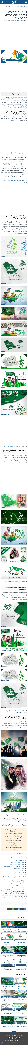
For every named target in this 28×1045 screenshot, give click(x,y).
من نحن (22, 1040)
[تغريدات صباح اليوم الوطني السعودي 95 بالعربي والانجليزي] (7, 937)
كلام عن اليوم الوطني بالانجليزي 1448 (21, 1012)
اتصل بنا (16, 1040)
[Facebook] (19, 1038)
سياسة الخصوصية (9, 1040)
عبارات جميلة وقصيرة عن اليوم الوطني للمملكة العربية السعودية (15, 712)
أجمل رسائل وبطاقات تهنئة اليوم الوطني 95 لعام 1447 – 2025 (21, 969)
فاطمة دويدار (19, 20)
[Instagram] (13, 1038)
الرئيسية (25, 6)
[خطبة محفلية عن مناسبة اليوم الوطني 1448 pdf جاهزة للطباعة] (7, 1020)
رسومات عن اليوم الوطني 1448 (22, 1000)
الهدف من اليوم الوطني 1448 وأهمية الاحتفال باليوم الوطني (20, 1026)
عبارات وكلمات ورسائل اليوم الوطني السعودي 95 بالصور (7, 931)
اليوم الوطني (16, 6)
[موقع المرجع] (14, 2)
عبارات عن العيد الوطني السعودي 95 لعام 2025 (14, 877)
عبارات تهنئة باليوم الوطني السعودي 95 (16, 108)
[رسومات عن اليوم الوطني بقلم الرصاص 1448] (7, 1007)
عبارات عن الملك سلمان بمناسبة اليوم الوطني (15, 181)
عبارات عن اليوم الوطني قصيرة (18, 873)
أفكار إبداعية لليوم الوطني (19, 869)
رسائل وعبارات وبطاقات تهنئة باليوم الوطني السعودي (15, 582)
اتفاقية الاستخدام (14, 1042)
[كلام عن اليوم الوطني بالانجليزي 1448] (20, 1007)
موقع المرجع (22, 104)
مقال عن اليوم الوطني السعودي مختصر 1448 (7, 987)
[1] (12, 120)
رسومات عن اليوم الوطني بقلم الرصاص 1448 (8, 1013)
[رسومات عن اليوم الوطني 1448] (20, 994)
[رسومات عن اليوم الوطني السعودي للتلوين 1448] (20, 981)
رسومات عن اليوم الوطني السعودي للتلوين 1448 (22, 988)
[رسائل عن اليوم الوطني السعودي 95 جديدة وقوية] (20, 924)
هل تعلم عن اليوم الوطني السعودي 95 (16, 881)
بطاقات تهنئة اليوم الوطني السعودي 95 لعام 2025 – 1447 (8, 969)
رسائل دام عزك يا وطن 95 (19, 885)
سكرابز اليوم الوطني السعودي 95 (17, 883)
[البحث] (2, 2)
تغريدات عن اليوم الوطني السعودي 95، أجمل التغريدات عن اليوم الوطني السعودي (20, 945)
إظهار (9, 94)
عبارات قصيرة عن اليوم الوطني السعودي (11, 815)
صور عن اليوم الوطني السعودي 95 (17, 887)
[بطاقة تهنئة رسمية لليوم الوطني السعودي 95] (20, 950)
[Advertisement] (14, 36)
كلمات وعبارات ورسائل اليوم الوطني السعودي (14, 879)
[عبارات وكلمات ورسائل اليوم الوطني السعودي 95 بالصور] (7, 924)
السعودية (21, 6)
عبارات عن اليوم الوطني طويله (18, 862)
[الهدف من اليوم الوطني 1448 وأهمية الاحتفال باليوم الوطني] (20, 1020)
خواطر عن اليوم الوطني (19, 871)
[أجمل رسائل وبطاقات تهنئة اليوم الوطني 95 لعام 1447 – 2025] (20, 963)
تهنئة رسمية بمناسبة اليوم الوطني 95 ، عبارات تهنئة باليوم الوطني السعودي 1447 (8, 957)
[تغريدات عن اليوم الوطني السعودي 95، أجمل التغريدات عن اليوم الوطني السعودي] (20, 937)
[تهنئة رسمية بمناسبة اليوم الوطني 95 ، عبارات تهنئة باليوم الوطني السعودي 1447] (7, 950)
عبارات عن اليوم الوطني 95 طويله (17, 864)
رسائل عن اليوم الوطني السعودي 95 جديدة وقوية (20, 931)
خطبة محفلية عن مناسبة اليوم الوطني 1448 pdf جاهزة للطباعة (7, 1026)
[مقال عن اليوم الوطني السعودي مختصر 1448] (7, 981)
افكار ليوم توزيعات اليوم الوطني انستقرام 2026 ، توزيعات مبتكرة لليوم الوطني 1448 (7, 1001)
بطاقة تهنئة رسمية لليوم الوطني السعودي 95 (15, 101)
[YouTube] (9, 1038)
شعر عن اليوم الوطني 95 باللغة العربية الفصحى (14, 867)
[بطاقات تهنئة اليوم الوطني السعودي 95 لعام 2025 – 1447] (7, 963)
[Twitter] (16, 1038)
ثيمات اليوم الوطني (20, 860)
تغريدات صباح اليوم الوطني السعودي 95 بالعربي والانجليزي (8, 944)
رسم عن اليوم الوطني (20, 875)
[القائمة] (26, 2)
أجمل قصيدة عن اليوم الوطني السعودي (12, 446)
